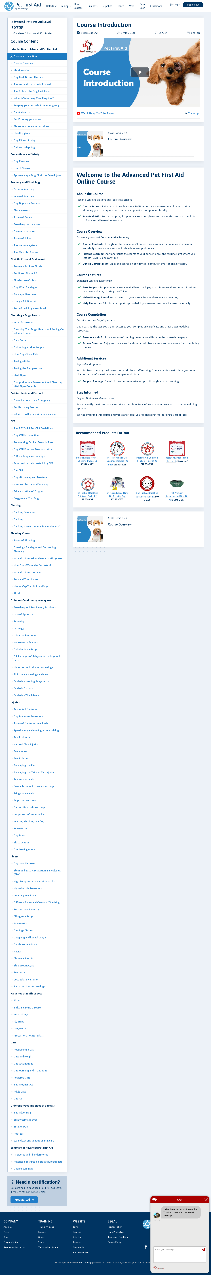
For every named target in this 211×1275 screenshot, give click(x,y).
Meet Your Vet (22, 70)
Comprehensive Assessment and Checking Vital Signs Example (38, 384)
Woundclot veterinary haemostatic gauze (38, 558)
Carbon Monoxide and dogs (29, 807)
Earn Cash (142, 6)
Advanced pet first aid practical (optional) (38, 1161)
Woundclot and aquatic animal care (34, 1140)
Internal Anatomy (24, 196)
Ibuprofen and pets (25, 800)
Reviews (77, 1242)
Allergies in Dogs (23, 916)
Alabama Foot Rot (24, 958)
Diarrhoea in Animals (25, 944)
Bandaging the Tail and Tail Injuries (34, 772)
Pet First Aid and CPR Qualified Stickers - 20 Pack (117, 461)
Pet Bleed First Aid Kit (26, 273)
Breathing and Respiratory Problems (35, 607)
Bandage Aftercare (25, 294)
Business (92, 6)
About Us (8, 1227)
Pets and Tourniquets (26, 579)
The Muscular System (26, 252)
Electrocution (22, 842)
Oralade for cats (23, 688)
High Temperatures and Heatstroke (34, 881)
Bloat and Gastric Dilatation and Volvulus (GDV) (37, 872)
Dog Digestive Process (27, 203)
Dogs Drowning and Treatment (31, 477)
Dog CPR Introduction (26, 435)
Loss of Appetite (23, 614)
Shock (17, 593)
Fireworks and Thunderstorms (31, 1154)
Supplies (107, 6)
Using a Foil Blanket (25, 301)
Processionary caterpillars (29, 1035)
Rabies (17, 951)
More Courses (78, 6)
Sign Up (77, 1232)
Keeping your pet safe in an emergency (36, 105)
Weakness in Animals (26, 642)
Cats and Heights (24, 1056)
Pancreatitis (20, 923)
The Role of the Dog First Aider (32, 91)
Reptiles (18, 1133)
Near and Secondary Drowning (31, 484)
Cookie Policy (114, 1242)
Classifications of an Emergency (32, 400)
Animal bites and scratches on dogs (34, 786)
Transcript (194, 113)
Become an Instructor (14, 1247)
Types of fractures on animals (31, 723)
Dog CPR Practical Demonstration (33, 449)
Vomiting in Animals (25, 895)
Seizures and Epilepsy (26, 909)
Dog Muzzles (21, 161)
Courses (42, 1232)
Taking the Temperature (28, 368)
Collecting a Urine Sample (29, 347)
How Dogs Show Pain (26, 354)
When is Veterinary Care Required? (34, 98)
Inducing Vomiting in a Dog (29, 821)
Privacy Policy (115, 1227)
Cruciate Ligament (24, 849)
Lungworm (20, 1028)
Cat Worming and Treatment (30, 1070)
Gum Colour (20, 340)
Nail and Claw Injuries (26, 744)
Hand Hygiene (22, 133)
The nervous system (25, 245)
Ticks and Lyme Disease (27, 1007)
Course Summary (23, 1168)
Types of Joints (22, 238)
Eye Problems (22, 758)
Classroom (156, 6)
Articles (77, 1237)
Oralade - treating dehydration (31, 681)
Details (50, 6)
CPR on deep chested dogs (29, 456)
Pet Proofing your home (27, 119)
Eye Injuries (20, 751)
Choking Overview (24, 512)
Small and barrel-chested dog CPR (33, 463)
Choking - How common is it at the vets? (37, 526)
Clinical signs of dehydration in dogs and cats (37, 658)
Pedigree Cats (22, 1077)
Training (63, 6)
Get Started (22, 1199)
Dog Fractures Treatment (28, 716)
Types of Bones (23, 217)
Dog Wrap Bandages (25, 287)
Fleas (17, 1000)
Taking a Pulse (22, 361)
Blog (6, 1237)
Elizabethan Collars (25, 280)
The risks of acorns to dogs (29, 986)
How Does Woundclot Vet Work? (32, 565)
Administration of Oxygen (28, 491)
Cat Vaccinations (23, 1063)
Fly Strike (19, 1021)
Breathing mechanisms (27, 224)
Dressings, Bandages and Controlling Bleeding (35, 549)
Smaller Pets (21, 1126)
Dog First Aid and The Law (29, 77)
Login (75, 1227)
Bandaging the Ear (24, 765)
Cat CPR (18, 470)
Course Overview (24, 63)
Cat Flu (18, 1098)
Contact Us (78, 1247)
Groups (41, 1237)
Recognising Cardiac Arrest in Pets (33, 442)
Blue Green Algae (24, 965)
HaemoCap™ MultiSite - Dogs (31, 586)
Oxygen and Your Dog (26, 498)
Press (6, 1232)
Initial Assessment (24, 322)
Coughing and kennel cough (30, 937)
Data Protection (116, 1232)
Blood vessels (22, 210)
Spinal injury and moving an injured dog (36, 730)
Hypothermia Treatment (28, 888)
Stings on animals (24, 793)
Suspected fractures (25, 709)
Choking (18, 519)
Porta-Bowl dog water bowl (30, 308)
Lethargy (19, 628)
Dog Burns (19, 835)
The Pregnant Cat (24, 1084)
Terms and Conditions (118, 1237)
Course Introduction (25, 56)
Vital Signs (20, 375)
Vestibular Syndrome (26, 979)
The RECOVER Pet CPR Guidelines (33, 428)
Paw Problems (22, 737)
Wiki (132, 6)
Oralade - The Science (27, 695)
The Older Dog (22, 1112)
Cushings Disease (24, 930)
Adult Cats (20, 1091)
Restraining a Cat (24, 1049)
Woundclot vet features (27, 572)
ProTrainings (85, 1262)
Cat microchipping (24, 147)
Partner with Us (81, 1252)
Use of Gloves (22, 168)
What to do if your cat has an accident (35, 414)
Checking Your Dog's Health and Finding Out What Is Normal (39, 331)
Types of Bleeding (24, 540)
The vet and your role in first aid (32, 84)
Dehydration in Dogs (25, 649)
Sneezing (19, 621)
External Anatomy (24, 189)
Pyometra (19, 972)
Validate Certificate (48, 1247)
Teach (120, 6)
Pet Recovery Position (26, 407)
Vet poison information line (29, 814)
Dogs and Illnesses (24, 863)
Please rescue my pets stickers (31, 126)
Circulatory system (24, 231)
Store (41, 1242)
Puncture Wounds (24, 779)
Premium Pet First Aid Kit (28, 266)
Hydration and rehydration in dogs (33, 667)
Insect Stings (21, 1014)
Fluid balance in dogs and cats (31, 674)
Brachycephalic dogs (25, 1119)
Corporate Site (11, 1242)
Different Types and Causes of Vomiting (37, 902)
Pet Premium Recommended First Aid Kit (176, 496)
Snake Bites (20, 828)
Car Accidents (22, 112)
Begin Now (193, 5)
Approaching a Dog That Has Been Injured (38, 175)
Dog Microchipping (25, 140)
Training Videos (46, 1227)
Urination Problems (25, 635)
